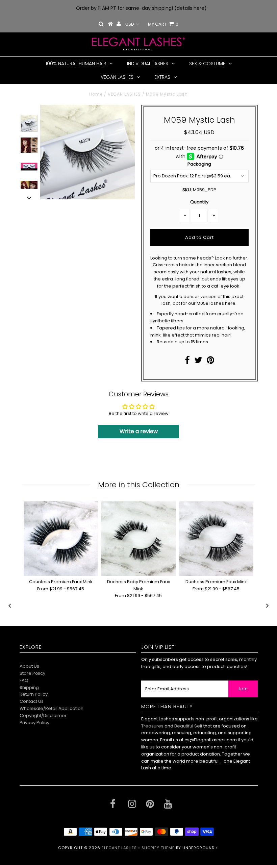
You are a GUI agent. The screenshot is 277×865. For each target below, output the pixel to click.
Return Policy (34, 694)
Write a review (139, 431)
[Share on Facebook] (187, 362)
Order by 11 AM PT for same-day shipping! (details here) (141, 8)
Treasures (153, 726)
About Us (29, 666)
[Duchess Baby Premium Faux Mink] (138, 538)
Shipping (29, 687)
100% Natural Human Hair (76, 63)
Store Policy (32, 673)
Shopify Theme (158, 847)
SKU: (187, 190)
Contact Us (32, 701)
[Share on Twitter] (198, 362)
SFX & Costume (207, 63)
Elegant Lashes (119, 847)
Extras (162, 77)
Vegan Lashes (117, 77)
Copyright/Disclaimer (43, 715)
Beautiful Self (188, 726)
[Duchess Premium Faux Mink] (216, 538)
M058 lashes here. (217, 303)
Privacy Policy (34, 722)
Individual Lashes (147, 63)
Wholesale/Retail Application (51, 708)
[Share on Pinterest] (210, 362)
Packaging (199, 164)
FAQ (24, 680)
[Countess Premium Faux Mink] (61, 538)
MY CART (163, 24)
